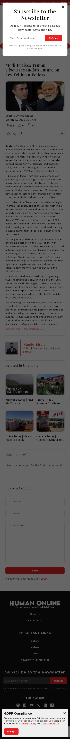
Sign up (53, 38)
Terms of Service (50, 724)
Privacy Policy (28, 724)
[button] (64, 713)
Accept (11, 731)
